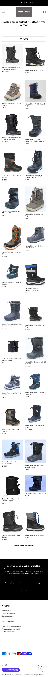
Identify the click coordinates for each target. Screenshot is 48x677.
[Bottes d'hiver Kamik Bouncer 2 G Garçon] (12, 237)
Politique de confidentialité (11, 629)
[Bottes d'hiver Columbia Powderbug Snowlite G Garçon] (35, 125)
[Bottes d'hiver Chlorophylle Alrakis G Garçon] (35, 161)
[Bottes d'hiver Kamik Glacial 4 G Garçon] (35, 483)
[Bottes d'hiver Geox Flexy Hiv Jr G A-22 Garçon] (12, 449)
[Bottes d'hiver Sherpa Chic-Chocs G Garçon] (12, 486)
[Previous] (2, 3)
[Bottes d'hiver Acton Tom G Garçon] (35, 56)
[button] (40, 667)
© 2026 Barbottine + (8, 675)
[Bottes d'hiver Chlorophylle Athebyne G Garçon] (12, 197)
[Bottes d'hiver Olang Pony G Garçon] (35, 199)
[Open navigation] (8, 12)
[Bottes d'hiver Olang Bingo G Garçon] (35, 413)
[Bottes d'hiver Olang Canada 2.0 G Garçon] (35, 347)
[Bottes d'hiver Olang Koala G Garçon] (12, 90)
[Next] (45, 3)
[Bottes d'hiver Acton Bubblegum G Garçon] (35, 274)
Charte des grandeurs (9, 613)
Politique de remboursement (11, 626)
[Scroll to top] (43, 671)
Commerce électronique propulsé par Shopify (29, 675)
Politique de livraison (9, 632)
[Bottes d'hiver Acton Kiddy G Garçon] (35, 311)
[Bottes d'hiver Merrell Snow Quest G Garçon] (35, 451)
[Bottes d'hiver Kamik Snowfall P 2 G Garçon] (35, 381)
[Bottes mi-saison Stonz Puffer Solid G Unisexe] (12, 346)
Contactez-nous (7, 616)
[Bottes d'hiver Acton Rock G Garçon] (12, 521)
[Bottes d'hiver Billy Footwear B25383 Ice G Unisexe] (12, 55)
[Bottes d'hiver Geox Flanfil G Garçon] (12, 381)
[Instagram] (25, 591)
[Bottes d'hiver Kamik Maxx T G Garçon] (12, 271)
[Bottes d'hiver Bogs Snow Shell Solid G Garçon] (12, 310)
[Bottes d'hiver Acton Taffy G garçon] (12, 161)
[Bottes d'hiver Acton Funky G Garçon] (12, 415)
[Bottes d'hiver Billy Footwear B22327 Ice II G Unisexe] (12, 125)
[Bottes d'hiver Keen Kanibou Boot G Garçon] (35, 234)
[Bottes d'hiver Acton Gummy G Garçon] (35, 521)
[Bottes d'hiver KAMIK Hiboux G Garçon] (35, 91)
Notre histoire (6, 610)
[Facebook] (2, 665)
